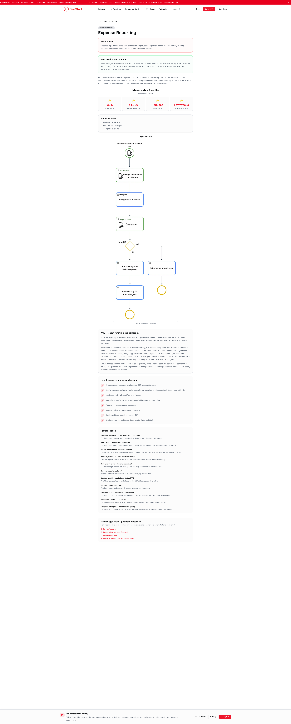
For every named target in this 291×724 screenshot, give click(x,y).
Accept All (225, 717)
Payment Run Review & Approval (115, 532)
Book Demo (223, 9)
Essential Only (200, 717)
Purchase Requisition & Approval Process (118, 538)
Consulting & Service (132, 9)
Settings (213, 717)
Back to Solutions (110, 21)
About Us (177, 9)
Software (101, 9)
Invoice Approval (109, 529)
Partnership (163, 9)
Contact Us (209, 9)
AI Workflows (116, 9)
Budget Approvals (110, 535)
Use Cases (150, 9)
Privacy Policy (71, 720)
